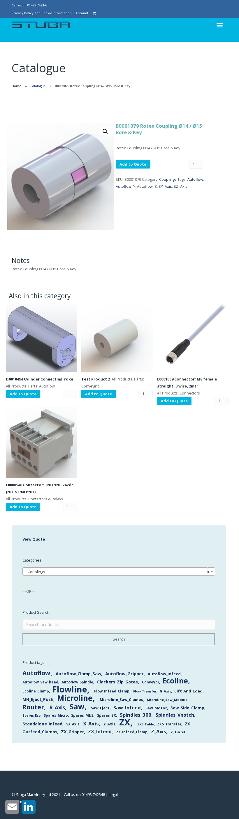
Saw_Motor (156, 708)
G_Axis (165, 691)
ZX (124, 722)
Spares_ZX (106, 715)
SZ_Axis (180, 186)
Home (16, 86)
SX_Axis (73, 724)
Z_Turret (178, 732)
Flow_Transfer (145, 691)
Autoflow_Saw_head (40, 682)
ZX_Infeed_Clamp (131, 731)
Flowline (69, 689)
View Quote (33, 539)
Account (81, 13)
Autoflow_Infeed (164, 673)
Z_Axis (158, 731)
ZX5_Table (145, 724)
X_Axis (91, 723)
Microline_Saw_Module (167, 699)
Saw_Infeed (127, 707)
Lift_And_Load (188, 691)
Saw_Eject (100, 708)
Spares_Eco (31, 715)
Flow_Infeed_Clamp (111, 691)
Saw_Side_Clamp (187, 708)
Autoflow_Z (147, 186)
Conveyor (150, 682)
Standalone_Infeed (42, 724)
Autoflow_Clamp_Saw (78, 673)
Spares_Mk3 (82, 715)
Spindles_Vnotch (175, 715)
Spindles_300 (135, 714)
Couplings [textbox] (117, 571)
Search (119, 639)
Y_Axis (109, 724)
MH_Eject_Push (37, 699)
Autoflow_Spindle (77, 682)
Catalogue (38, 86)
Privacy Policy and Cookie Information (42, 13)
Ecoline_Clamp (35, 691)
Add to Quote (132, 164)
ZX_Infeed (100, 731)
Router (33, 707)
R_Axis (57, 707)
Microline (75, 698)
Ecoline (175, 680)
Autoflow (195, 179)
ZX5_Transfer (169, 724)
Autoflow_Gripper (124, 673)
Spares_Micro (56, 715)
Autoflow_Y (125, 186)
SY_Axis (165, 186)
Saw (77, 706)
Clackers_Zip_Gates (117, 682)
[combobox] (118, 571)
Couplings (168, 179)
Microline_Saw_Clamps (121, 699)
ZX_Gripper (72, 731)
